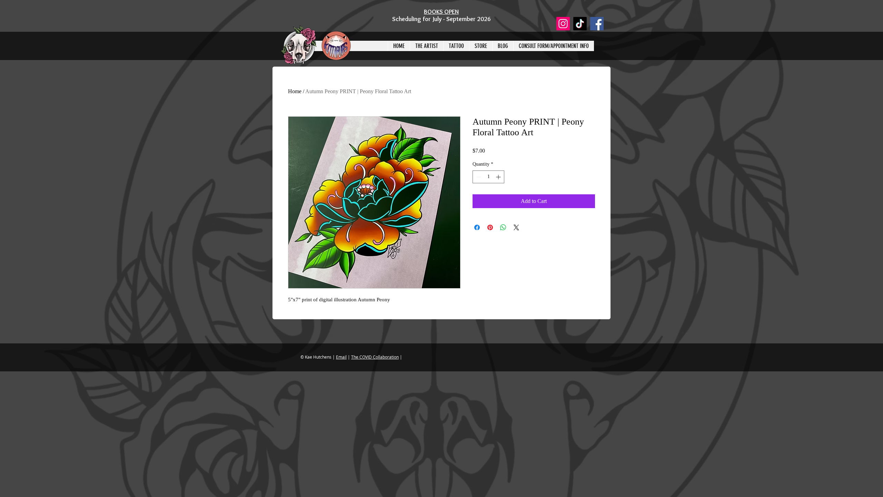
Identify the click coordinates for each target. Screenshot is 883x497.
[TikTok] (580, 23)
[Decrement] (478, 177)
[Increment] (499, 177)
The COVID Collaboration (375, 357)
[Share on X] (516, 227)
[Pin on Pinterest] (490, 227)
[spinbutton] (488, 177)
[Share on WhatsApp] (503, 227)
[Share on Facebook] (477, 227)
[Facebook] (597, 23)
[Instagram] (563, 23)
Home (294, 91)
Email (341, 357)
